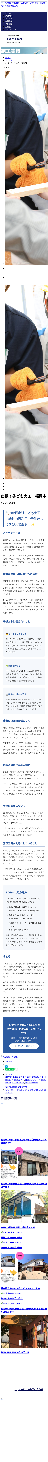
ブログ (8, 26)
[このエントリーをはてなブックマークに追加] (6, 1067)
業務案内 (9, 15)
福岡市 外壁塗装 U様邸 (12, 1298)
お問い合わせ (10, 29)
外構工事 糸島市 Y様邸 (11, 1237)
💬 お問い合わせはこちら (24, 1046)
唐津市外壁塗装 (11, 1077)
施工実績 (9, 18)
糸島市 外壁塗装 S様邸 (11, 1247)
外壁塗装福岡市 (31, 1079)
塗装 (29, 1077)
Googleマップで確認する (12, 1441)
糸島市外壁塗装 (31, 1082)
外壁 (41, 1077)
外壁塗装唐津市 (18, 1079)
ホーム (8, 13)
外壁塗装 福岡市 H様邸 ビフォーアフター (20, 1288)
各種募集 (9, 21)
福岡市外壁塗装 (18, 1082)
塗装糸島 (35, 1077)
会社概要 (9, 24)
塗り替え (22, 1077)
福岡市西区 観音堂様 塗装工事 (15, 1352)
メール (9, 45)
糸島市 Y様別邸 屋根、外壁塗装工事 (18, 1227)
